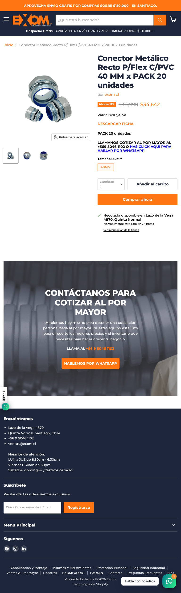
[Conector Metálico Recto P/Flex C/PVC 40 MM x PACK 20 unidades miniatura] (10, 155)
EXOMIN (96, 573)
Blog (171, 573)
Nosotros (50, 573)
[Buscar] (159, 20)
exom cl (112, 94)
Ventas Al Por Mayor (22, 573)
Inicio (8, 45)
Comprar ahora (137, 199)
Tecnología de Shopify (90, 584)
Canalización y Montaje (29, 568)
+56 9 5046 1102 (21, 438)
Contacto (115, 573)
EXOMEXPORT (73, 573)
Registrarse (78, 507)
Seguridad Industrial (149, 568)
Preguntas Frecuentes (145, 573)
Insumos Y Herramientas (71, 568)
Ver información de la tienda (121, 230)
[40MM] (106, 172)
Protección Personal (112, 568)
